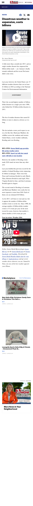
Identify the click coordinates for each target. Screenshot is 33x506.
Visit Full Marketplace (25, 278)
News (4, 15)
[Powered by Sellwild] (28, 380)
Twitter (27, 251)
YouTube (14, 254)
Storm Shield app (17, 251)
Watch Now (28, 2)
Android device (14, 259)
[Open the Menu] (3, 2)
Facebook (5, 254)
